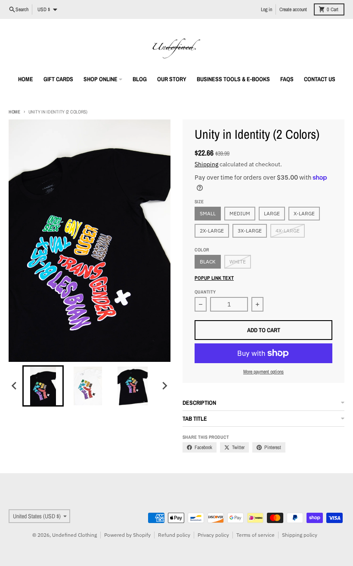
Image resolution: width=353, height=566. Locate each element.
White (237, 261)
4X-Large (288, 230)
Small (208, 213)
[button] (43, 386)
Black (208, 261)
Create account (293, 9)
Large (272, 213)
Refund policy (174, 535)
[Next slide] (164, 386)
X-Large (304, 213)
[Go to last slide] (15, 386)
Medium (239, 213)
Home (14, 112)
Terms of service (255, 535)
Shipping (206, 164)
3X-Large (250, 230)
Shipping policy (299, 535)
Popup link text (214, 278)
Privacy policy (213, 535)
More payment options (263, 371)
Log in (266, 9)
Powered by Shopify (127, 535)
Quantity (205, 292)
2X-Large (212, 230)
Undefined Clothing (74, 535)
